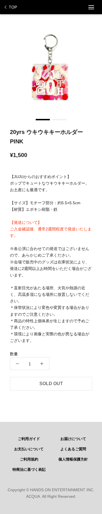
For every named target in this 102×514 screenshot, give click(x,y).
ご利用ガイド (29, 439)
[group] (51, 67)
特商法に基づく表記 (29, 470)
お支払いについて (29, 449)
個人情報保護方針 (73, 459)
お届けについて (73, 439)
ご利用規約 (29, 459)
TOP (13, 7)
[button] (43, 119)
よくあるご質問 (73, 449)
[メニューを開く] (91, 7)
